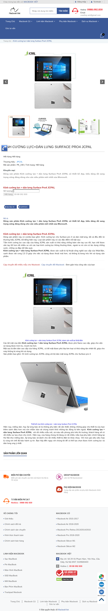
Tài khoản (97, 2)
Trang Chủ (10, 21)
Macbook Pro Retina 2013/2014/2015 (74, 530)
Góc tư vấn (10, 28)
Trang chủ (7, 41)
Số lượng (7, 191)
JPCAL (20, 162)
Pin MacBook (10, 564)
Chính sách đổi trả (13, 524)
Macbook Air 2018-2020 (68, 524)
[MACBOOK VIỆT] (14, 11)
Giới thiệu (9, 519)
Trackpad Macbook (13, 592)
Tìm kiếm (63, 11)
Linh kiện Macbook (45, 21)
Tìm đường (101, 580)
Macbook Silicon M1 (66, 541)
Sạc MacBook (11, 559)
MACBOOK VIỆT (31, 2)
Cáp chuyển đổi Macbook (52, 265)
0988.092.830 (95, 9)
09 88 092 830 (20, 194)
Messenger (101, 595)
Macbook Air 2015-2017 (68, 519)
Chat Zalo (101, 588)
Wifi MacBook (11, 581)
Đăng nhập (81, 2)
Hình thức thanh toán (14, 535)
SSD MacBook (11, 575)
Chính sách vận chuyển (15, 530)
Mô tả (5, 218)
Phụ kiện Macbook (67, 21)
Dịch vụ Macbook (90, 21)
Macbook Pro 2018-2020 (68, 535)
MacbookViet (63, 610)
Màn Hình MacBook (13, 570)
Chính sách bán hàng (14, 541)
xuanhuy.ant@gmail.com (90, 15)
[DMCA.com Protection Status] (64, 579)
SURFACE (23, 207)
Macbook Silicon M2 (66, 546)
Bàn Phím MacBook (13, 586)
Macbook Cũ (25, 21)
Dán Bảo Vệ (10, 207)
